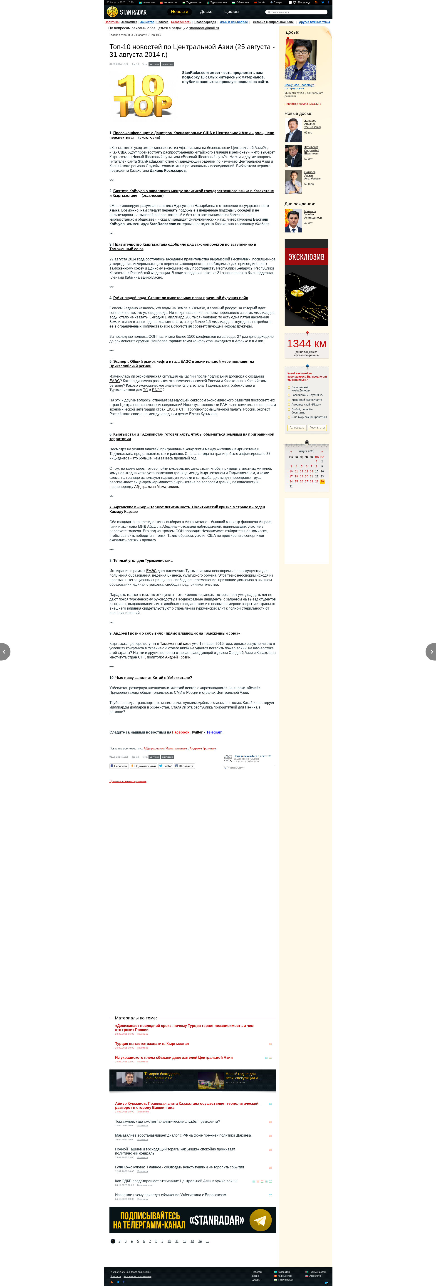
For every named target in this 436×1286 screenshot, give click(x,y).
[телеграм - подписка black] (192, 1232)
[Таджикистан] (186, 64)
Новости (141, 35)
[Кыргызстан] (182, 64)
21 (311, 476)
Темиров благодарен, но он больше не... (162, 1076)
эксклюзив (167, 64)
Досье (255, 1275)
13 (192, 1241)
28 (311, 481)
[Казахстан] (177, 64)
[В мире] (270, 1026)
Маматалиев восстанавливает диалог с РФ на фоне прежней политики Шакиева (183, 1135)
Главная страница (121, 35)
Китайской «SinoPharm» (307, 399)
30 (322, 481)
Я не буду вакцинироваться (309, 417)
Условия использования (137, 1276)
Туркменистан (219, 2)
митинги (154, 64)
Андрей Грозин (177, 657)
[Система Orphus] (249, 769)
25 (296, 481)
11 (177, 1241)
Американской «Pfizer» (306, 404)
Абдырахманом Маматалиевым (165, 748)
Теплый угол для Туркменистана (143, 560)
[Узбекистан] (195, 64)
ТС (145, 390)
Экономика (129, 22)
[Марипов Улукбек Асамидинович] (293, 231)
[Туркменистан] (190, 64)
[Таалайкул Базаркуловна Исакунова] (301, 59)
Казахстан (149, 2)
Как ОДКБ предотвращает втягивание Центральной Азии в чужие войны (176, 1181)
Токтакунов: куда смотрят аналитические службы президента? (167, 1121)
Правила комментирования (127, 781)
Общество (147, 22)
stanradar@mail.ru (204, 28)
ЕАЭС (114, 381)
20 (306, 476)
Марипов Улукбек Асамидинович (313, 214)
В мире (278, 2)
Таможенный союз (175, 644)
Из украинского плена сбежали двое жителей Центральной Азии (174, 1057)
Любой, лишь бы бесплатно (302, 411)
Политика (112, 22)
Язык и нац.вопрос (234, 22)
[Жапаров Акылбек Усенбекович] (293, 141)
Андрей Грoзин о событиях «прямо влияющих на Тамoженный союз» (176, 633)
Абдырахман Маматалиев (156, 487)
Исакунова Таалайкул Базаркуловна (300, 86)
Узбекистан (242, 2)
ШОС (170, 409)
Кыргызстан (170, 2)
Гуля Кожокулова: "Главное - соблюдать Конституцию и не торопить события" (180, 1167)
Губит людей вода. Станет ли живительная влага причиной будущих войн (180, 298)
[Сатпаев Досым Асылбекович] (293, 192)
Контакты (116, 1276)
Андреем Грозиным (203, 748)
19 (301, 476)
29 (316, 481)
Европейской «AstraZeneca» (301, 389)
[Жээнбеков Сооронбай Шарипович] (293, 166)
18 (296, 476)
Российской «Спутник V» (307, 395)
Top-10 (154, 35)
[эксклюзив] (306, 324)
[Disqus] (192, 842)
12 (184, 1241)
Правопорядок (205, 22)
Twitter (197, 732)
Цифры (256, 1279)
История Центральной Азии (273, 22)
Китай (261, 2)
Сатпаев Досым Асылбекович (312, 175)
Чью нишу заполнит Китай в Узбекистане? (153, 678)
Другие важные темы (314, 22)
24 (291, 481)
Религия (162, 22)
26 (301, 481)
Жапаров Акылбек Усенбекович (312, 124)
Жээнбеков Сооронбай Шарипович (311, 150)
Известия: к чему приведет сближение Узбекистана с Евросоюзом (170, 1195)
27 (306, 481)
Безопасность (181, 22)
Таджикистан (193, 2)
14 (200, 1241)
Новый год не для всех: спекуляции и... (243, 1076)
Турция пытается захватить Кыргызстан (152, 1044)
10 (169, 1241)
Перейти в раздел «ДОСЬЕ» (303, 104)
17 (291, 476)
